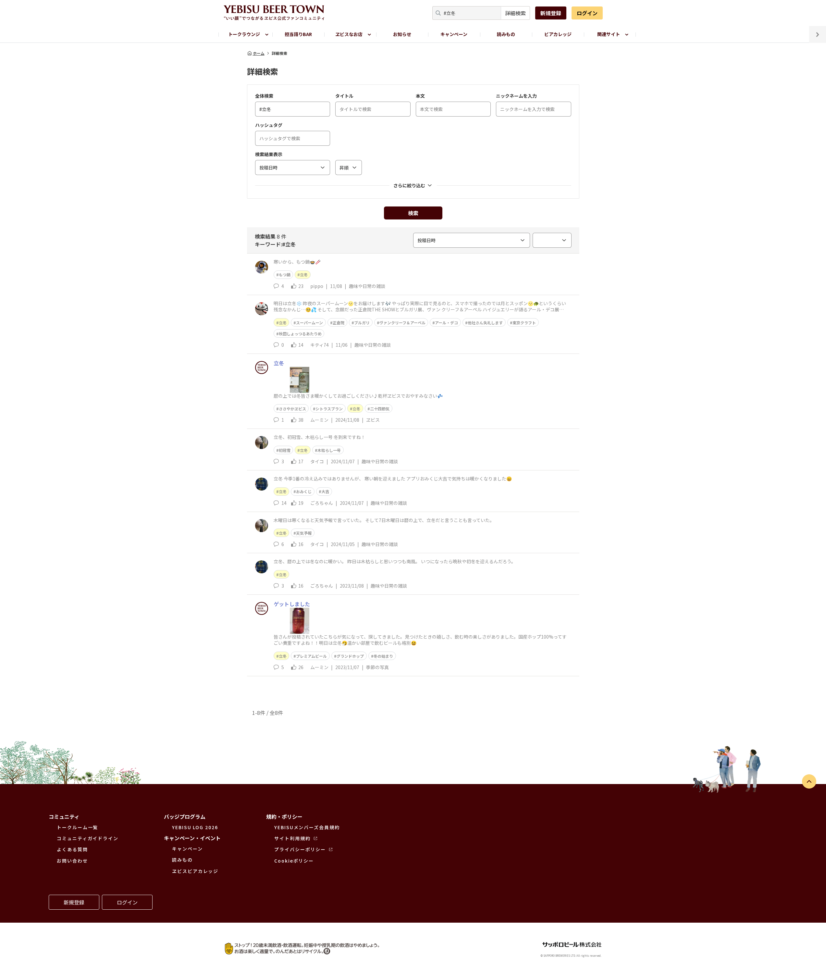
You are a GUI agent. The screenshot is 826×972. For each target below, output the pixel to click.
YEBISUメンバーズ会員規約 (307, 827)
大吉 (325, 491)
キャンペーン (453, 34)
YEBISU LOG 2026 (195, 827)
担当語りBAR (298, 34)
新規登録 (550, 13)
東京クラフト (524, 322)
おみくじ (304, 491)
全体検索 (264, 96)
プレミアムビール (311, 656)
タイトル (344, 96)
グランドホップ (350, 656)
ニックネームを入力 (516, 96)
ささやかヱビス (292, 408)
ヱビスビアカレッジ (195, 871)
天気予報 (304, 533)
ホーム (259, 53)
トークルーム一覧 (77, 827)
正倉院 (338, 322)
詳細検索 (515, 13)
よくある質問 (72, 849)
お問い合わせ (72, 860)
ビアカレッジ (558, 34)
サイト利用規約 (292, 838)
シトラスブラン (329, 408)
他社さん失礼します (485, 322)
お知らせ (402, 34)
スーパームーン (309, 322)
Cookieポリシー (294, 860)
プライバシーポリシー (300, 849)
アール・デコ (446, 322)
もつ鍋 (284, 274)
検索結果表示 (268, 154)
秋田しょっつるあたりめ (300, 333)
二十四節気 (379, 408)
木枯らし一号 (329, 450)
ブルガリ (362, 322)
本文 (420, 96)
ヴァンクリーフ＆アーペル (402, 322)
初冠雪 (284, 450)
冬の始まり (383, 656)
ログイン (587, 13)
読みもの (506, 34)
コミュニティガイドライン (87, 838)
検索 (413, 213)
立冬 (304, 274)
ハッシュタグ (268, 125)
